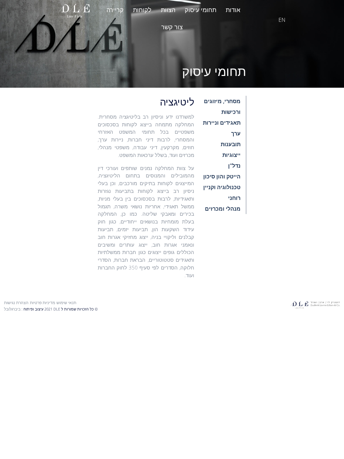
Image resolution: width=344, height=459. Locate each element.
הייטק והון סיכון (222, 176)
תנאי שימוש (66, 302)
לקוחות (142, 10)
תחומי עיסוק (200, 10)
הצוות (168, 10)
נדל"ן (234, 165)
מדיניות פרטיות (42, 302)
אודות (233, 10)
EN (282, 20)
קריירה (115, 10)
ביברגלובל (12, 309)
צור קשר (172, 27)
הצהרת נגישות (16, 302)
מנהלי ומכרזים (223, 208)
